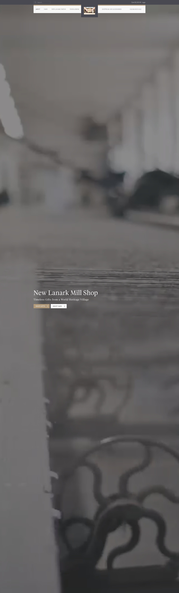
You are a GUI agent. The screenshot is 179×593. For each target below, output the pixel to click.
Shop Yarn (57, 306)
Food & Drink (74, 9)
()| (136, 2)
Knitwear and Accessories (112, 9)
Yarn (46, 9)
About (38, 9)
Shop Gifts (40, 306)
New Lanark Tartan (59, 9)
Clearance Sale (135, 9)
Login (143, 2)
